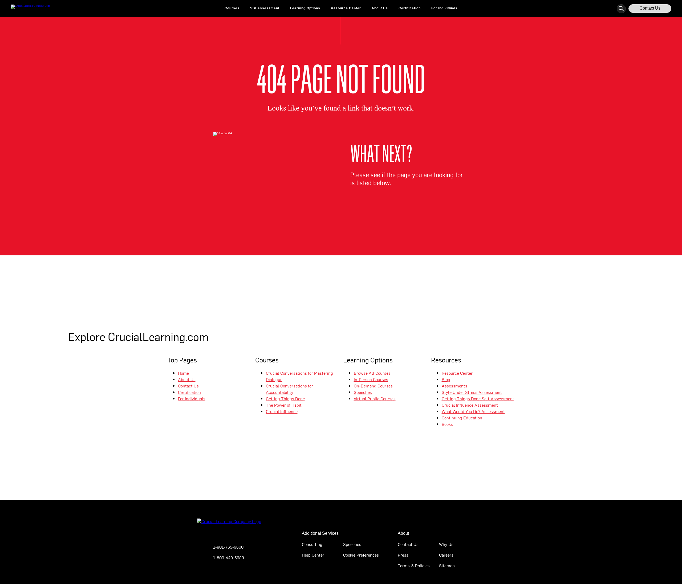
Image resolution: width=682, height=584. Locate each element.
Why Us (446, 544)
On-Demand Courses (373, 386)
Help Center (313, 555)
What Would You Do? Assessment (473, 411)
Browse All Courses (372, 373)
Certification (410, 8)
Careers (446, 555)
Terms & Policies (414, 565)
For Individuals (444, 8)
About (403, 533)
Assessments (454, 386)
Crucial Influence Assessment (470, 405)
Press (403, 555)
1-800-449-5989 (228, 557)
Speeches (363, 392)
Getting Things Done (285, 398)
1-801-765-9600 (228, 547)
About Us (380, 8)
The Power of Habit (284, 405)
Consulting (312, 544)
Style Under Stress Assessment (472, 392)
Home (183, 373)
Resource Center (346, 8)
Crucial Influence (282, 411)
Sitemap (447, 565)
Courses (232, 8)
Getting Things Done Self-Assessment (478, 398)
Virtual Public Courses (375, 398)
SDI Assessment (264, 8)
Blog (446, 379)
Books (447, 424)
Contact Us (649, 8)
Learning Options (305, 8)
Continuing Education (462, 417)
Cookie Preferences (361, 555)
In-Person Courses (371, 379)
